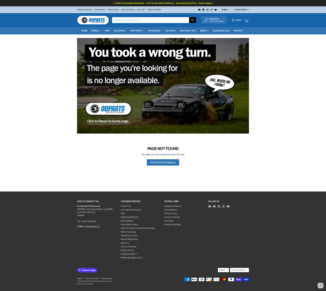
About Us (125, 243)
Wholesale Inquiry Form (131, 257)
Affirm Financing (128, 232)
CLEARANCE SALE (221, 30)
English (224, 10)
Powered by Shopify (85, 284)
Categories (154, 30)
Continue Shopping (163, 162)
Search (80, 278)
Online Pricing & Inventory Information (138, 228)
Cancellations (100, 10)
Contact (238, 30)
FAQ (122, 213)
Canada (240, 10)
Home (84, 30)
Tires (107, 30)
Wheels (95, 30)
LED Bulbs (170, 30)
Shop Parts (136, 30)
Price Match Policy (129, 224)
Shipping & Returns (84, 10)
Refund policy (106, 278)
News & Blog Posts (129, 239)
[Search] (192, 20)
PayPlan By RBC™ (129, 254)
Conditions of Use (129, 235)
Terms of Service (127, 10)
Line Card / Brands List (131, 210)
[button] (237, 20)
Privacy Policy (113, 10)
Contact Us (126, 206)
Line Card (141, 10)
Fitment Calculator (154, 10)
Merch (204, 30)
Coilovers (119, 30)
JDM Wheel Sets (187, 30)
